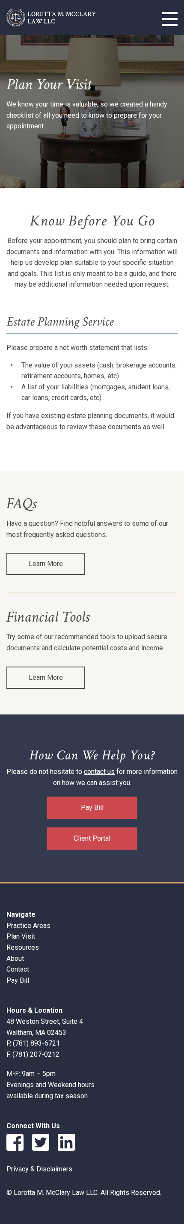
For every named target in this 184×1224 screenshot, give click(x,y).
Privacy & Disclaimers (39, 1169)
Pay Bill (92, 807)
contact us (99, 772)
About (15, 958)
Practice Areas (28, 926)
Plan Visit (20, 936)
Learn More (46, 564)
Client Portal (92, 838)
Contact (17, 969)
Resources (22, 947)
